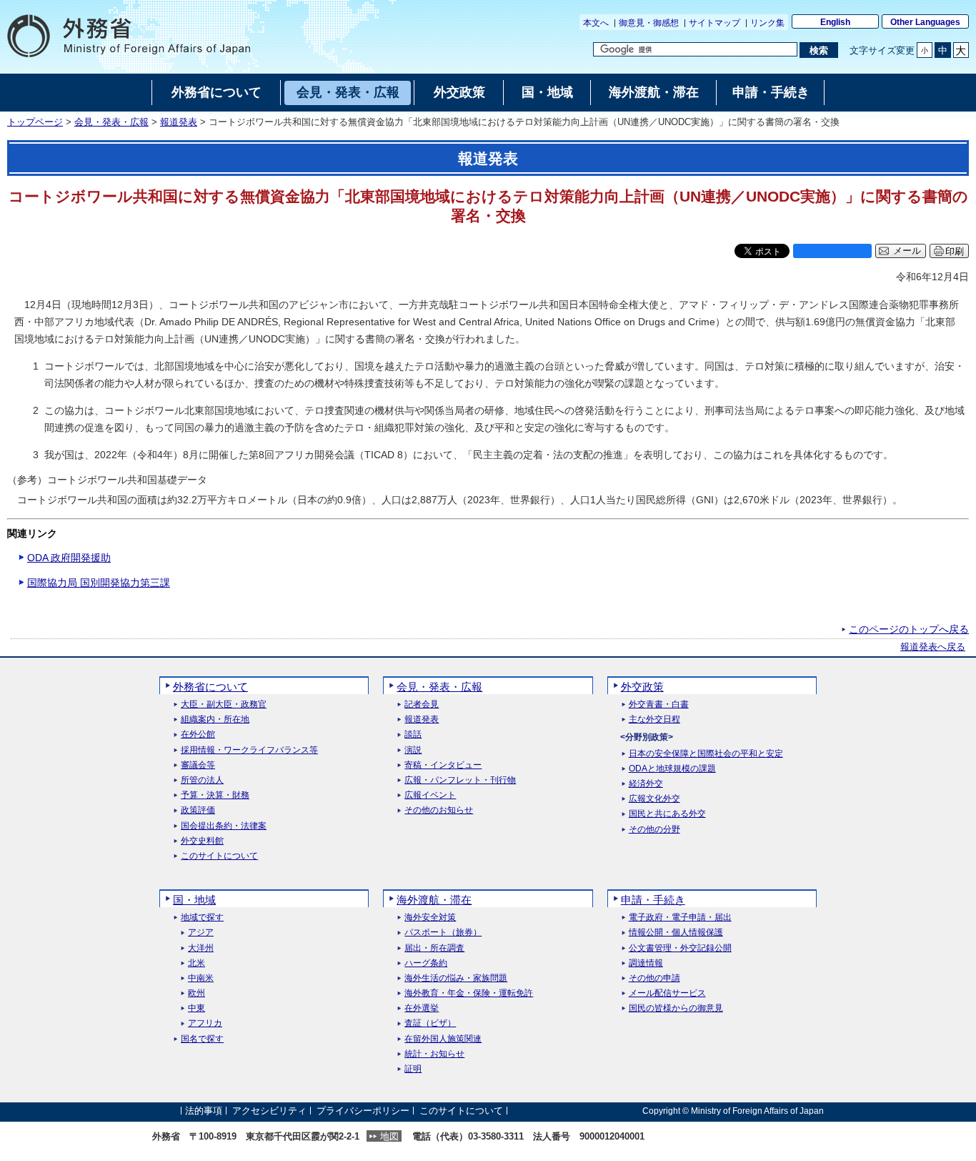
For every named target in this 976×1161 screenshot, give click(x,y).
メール (907, 251)
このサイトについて (219, 856)
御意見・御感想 (649, 23)
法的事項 (203, 1110)
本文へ (596, 23)
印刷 (954, 251)
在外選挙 (421, 1008)
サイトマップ (714, 23)
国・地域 (194, 900)
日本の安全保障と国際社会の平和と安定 (706, 754)
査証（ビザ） (430, 1023)
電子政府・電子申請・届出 (680, 917)
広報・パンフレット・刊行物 (460, 780)
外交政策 (642, 687)
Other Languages (925, 22)
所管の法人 (202, 780)
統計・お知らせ (434, 1054)
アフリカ (205, 1023)
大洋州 (201, 948)
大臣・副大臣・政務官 (224, 704)
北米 (196, 963)
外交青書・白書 (659, 704)
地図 (389, 1136)
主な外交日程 (654, 719)
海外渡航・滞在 (434, 900)
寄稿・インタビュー (443, 765)
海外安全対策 (430, 917)
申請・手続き (653, 900)
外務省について (210, 687)
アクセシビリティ (269, 1110)
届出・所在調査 (434, 948)
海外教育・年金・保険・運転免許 (468, 993)
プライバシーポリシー (363, 1110)
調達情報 (646, 963)
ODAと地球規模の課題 (672, 769)
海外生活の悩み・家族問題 (455, 978)
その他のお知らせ (438, 810)
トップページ (35, 122)
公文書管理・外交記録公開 (680, 948)
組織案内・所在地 (215, 719)
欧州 (196, 993)
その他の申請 (654, 978)
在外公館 (198, 734)
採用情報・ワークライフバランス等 (249, 750)
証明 (413, 1069)
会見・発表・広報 (111, 122)
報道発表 (178, 122)
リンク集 (767, 23)
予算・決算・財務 (215, 795)
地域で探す (202, 917)
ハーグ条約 (425, 963)
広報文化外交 (654, 799)
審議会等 (198, 765)
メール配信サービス (667, 993)
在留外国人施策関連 (443, 1039)
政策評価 (198, 810)
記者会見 (421, 704)
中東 (196, 1008)
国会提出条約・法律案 (224, 826)
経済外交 (646, 784)
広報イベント (430, 795)
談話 (413, 734)
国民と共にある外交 (667, 814)
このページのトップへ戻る (909, 629)
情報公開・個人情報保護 (676, 932)
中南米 (201, 978)
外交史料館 (202, 841)
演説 (413, 750)
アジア (201, 932)
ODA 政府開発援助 (69, 557)
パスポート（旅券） (443, 932)
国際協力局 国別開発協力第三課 (98, 582)
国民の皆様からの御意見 (676, 1008)
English (835, 22)
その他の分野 (654, 829)
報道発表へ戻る (932, 647)
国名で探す (202, 1039)
